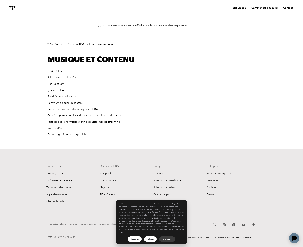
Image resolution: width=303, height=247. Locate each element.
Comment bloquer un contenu (65, 102)
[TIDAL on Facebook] (234, 224)
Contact (288, 7)
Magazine (104, 187)
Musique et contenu (101, 44)
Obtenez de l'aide (55, 201)
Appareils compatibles (57, 194)
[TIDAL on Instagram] (224, 224)
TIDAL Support (55, 44)
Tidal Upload (238, 7)
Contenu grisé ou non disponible (66, 134)
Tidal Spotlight (55, 83)
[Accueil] (12, 7)
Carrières (211, 187)
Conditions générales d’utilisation (145, 218)
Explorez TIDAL (77, 44)
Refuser (150, 239)
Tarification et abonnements (60, 180)
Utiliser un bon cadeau (164, 187)
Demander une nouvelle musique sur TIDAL (73, 109)
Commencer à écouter (264, 7)
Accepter (135, 239)
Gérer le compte (161, 194)
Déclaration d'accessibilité (226, 238)
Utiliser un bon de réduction (167, 180)
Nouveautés (54, 128)
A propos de (106, 173)
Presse (210, 194)
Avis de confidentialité (161, 229)
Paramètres (167, 239)
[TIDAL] (50, 236)
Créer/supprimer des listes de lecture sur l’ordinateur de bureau (84, 115)
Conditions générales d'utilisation (192, 238)
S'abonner (158, 173)
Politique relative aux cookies (131, 229)
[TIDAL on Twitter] (215, 224)
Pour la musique (108, 180)
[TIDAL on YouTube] (244, 224)
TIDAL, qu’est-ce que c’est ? (220, 173)
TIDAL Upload (55, 71)
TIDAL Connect (107, 194)
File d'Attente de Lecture (61, 96)
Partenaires (212, 180)
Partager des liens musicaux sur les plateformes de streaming (83, 121)
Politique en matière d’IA (61, 77)
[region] (151, 222)
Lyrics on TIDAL (56, 90)
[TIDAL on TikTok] (253, 224)
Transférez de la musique (58, 187)
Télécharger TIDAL (55, 173)
